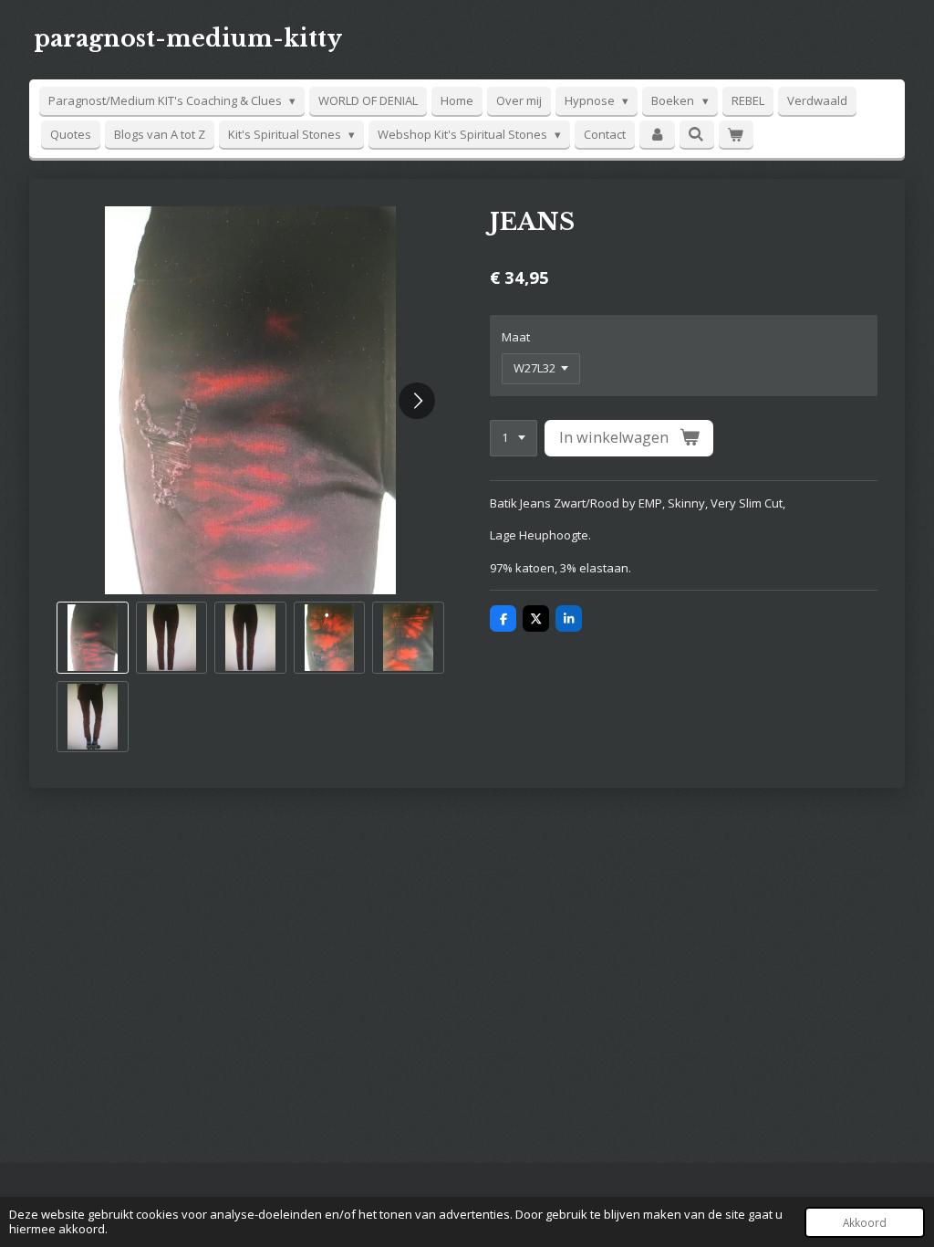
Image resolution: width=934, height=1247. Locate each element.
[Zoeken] (697, 134)
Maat (516, 337)
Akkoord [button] (865, 1222)
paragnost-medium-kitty (188, 39)
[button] (93, 638)
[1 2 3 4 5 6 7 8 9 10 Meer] (513, 438)
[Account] (656, 135)
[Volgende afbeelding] (417, 400)
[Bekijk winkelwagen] (736, 135)
